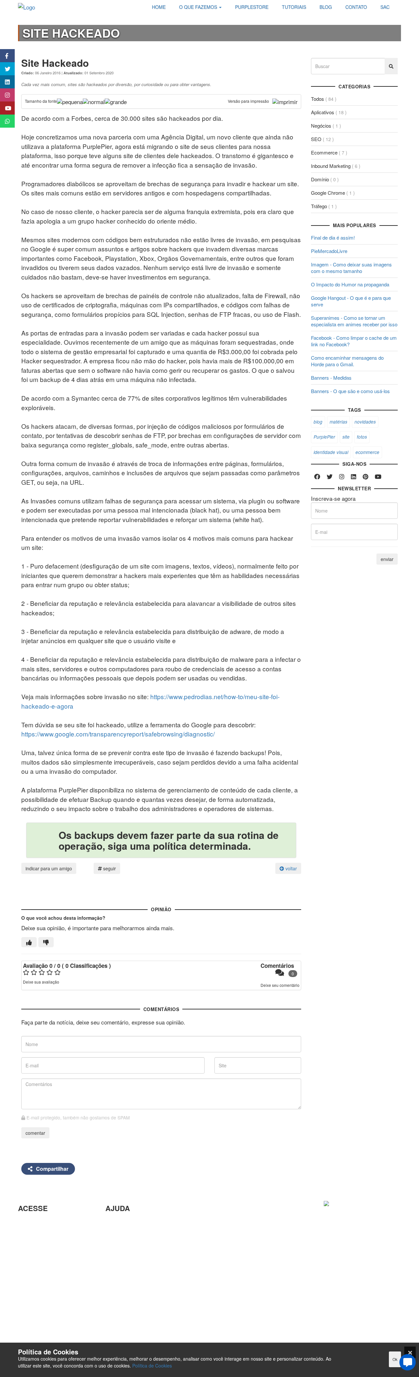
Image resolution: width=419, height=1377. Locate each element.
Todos (324, 98)
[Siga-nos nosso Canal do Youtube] (4, 108)
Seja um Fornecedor (42, 1293)
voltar (290, 868)
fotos (362, 437)
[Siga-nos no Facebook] (4, 55)
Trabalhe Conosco (40, 1263)
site (346, 437)
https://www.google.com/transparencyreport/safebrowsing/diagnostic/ (118, 733)
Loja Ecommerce (38, 1324)
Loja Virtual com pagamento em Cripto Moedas (52, 1248)
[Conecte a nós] (4, 81)
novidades (365, 422)
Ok (394, 1359)
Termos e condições (42, 1335)
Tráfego (324, 206)
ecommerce (367, 452)
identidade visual (331, 452)
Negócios (326, 125)
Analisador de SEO (41, 1233)
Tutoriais (28, 1314)
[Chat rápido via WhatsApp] (4, 121)
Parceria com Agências (133, 1223)
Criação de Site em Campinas (141, 1233)
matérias (338, 422)
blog (318, 422)
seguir (109, 868)
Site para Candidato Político (139, 1286)
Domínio (325, 179)
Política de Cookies (152, 1365)
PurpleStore (32, 1303)
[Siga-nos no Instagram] (4, 94)
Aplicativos (329, 112)
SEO (322, 139)
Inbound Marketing (335, 165)
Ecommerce (329, 152)
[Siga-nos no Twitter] (4, 68)
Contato (114, 1308)
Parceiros (29, 1223)
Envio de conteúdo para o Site (142, 1255)
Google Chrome (333, 192)
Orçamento (119, 1276)
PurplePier (324, 437)
